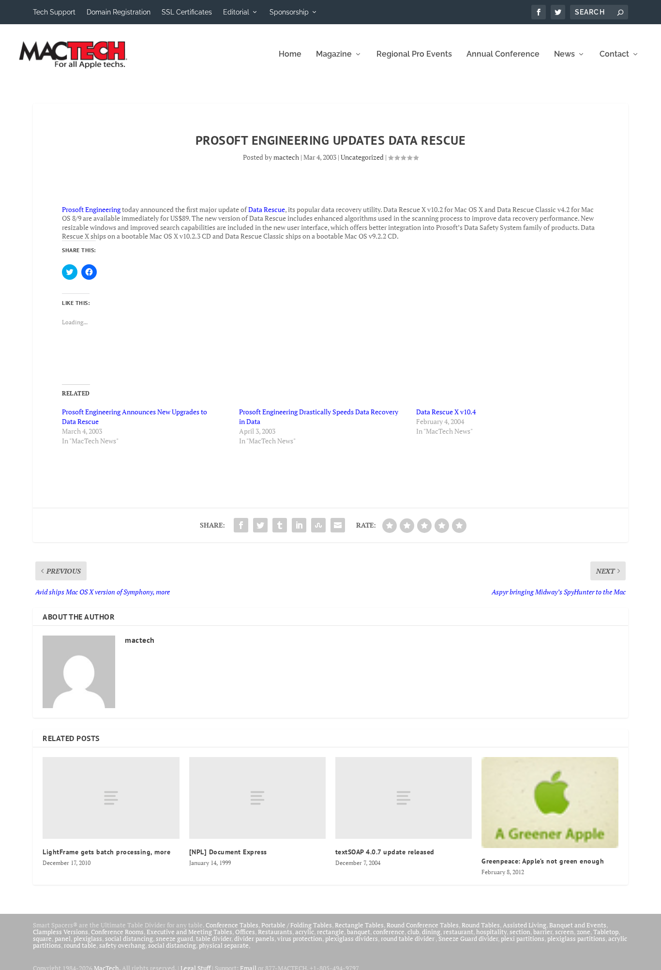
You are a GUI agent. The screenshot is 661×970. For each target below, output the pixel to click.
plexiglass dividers (351, 938)
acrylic (304, 931)
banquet (358, 931)
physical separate (224, 945)
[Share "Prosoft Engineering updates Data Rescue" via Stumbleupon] (318, 525)
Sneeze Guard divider (468, 938)
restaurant (458, 931)
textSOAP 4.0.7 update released (385, 852)
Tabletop (605, 931)
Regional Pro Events (414, 54)
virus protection (299, 938)
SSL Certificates (187, 12)
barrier (542, 931)
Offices (245, 931)
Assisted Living (524, 925)
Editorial (236, 12)
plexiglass (88, 938)
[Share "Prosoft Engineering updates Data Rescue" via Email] (337, 525)
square (42, 938)
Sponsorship (289, 12)
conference (389, 931)
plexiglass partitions (576, 938)
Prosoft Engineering (91, 209)
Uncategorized (362, 157)
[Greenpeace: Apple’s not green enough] (549, 802)
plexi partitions (522, 938)
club (413, 931)
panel (63, 938)
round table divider (408, 938)
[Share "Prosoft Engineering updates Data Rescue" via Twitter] (260, 525)
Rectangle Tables (359, 925)
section (520, 931)
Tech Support (54, 12)
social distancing (129, 938)
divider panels (254, 938)
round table (80, 945)
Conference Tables (232, 925)
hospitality (491, 931)
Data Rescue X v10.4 (446, 411)
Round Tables (481, 925)
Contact (614, 54)
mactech (286, 157)
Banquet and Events (577, 925)
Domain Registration (118, 12)
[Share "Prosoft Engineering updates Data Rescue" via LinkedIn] (299, 525)
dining (431, 931)
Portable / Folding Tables (296, 925)
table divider (213, 938)
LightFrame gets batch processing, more (106, 852)
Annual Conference (503, 54)
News (564, 54)
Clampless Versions (60, 931)
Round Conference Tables (423, 925)
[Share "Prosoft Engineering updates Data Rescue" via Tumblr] (279, 525)
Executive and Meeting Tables (189, 931)
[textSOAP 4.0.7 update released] (403, 798)
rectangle (330, 931)
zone (583, 931)
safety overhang (122, 945)
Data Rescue (266, 209)
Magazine (334, 54)
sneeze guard (174, 938)
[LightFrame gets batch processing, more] (111, 798)
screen (564, 931)
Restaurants (275, 931)
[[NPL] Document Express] (257, 798)
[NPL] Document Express (228, 852)
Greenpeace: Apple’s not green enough (542, 861)
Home (290, 54)
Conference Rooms (117, 931)
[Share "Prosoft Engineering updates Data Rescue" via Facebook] (241, 525)
